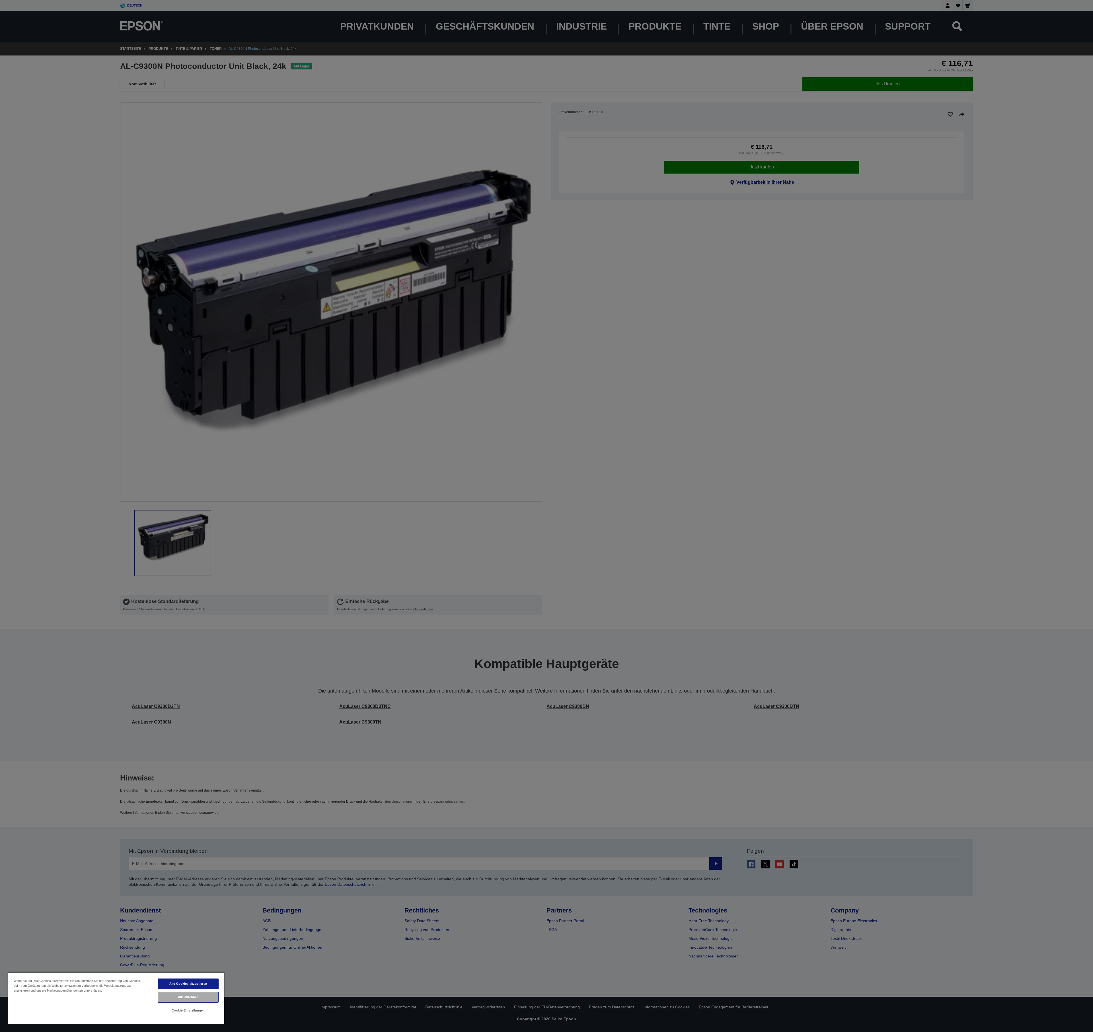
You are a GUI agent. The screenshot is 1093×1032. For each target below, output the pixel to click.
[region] (116, 998)
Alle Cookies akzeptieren (188, 983)
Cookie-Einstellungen (188, 1010)
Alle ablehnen (188, 997)
